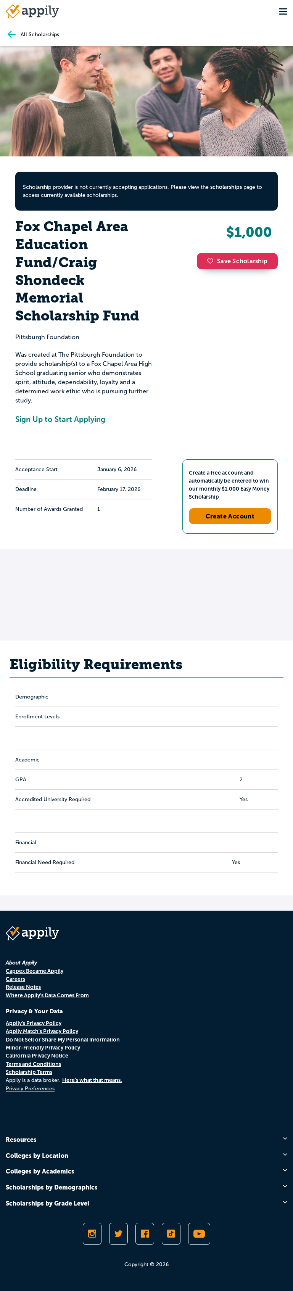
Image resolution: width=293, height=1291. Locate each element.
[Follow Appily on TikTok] (171, 1234)
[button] (212, 261)
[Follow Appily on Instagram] (92, 1234)
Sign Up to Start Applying (60, 419)
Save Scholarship (242, 261)
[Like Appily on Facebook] (144, 1234)
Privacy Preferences (30, 1088)
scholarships (226, 187)
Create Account (230, 516)
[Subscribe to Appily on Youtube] (199, 1234)
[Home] (32, 11)
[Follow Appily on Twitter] (118, 1234)
